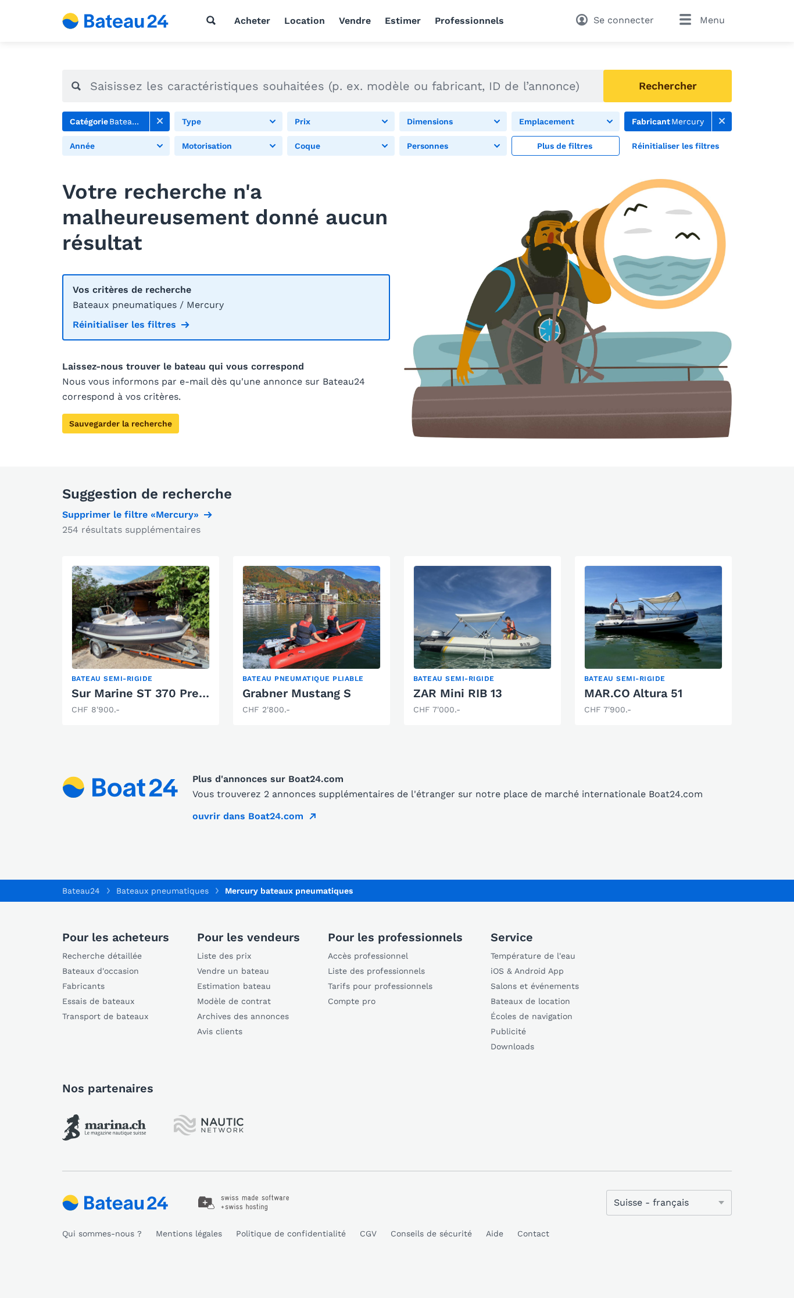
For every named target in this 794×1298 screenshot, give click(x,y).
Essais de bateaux (98, 1001)
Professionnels (469, 20)
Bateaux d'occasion (100, 971)
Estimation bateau (234, 986)
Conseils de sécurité (431, 1233)
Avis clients (219, 1031)
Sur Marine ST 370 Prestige (149, 693)
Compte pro (351, 1001)
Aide (494, 1233)
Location (304, 20)
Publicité (508, 1031)
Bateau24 (81, 890)
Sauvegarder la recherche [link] (120, 423)
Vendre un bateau (233, 971)
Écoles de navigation (532, 1016)
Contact (533, 1233)
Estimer (403, 20)
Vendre (355, 20)
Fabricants (83, 986)
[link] (160, 121)
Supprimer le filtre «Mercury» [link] (130, 514)
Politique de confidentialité (291, 1233)
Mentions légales (189, 1233)
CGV (368, 1233)
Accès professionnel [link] (368, 955)
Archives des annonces (243, 1016)
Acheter (252, 20)
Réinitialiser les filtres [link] (124, 324)
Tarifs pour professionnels (380, 986)
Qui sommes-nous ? (102, 1233)
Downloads (512, 1046)
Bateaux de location (530, 1001)
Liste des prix (224, 955)
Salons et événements (535, 986)
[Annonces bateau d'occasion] (115, 21)
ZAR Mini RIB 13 (457, 693)
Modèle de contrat (234, 1001)
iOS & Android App (527, 971)
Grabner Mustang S (296, 693)
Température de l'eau (533, 955)
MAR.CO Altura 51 (633, 693)
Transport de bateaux (105, 1016)
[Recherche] (213, 20)
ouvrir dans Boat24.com (247, 816)
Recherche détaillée (102, 955)
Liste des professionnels (376, 971)
